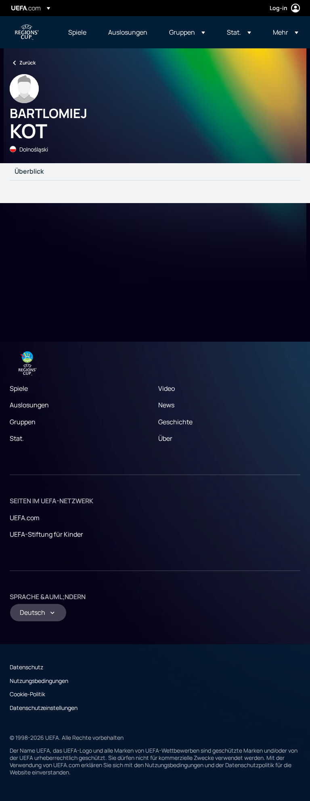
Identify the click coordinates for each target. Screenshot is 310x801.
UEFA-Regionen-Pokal (27, 32)
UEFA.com (25, 517)
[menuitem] (78, 32)
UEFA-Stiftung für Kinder (46, 534)
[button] (187, 32)
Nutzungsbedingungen (39, 681)
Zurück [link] (27, 62)
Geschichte (175, 421)
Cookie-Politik (27, 694)
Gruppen (23, 421)
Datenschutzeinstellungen (44, 708)
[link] (77, 32)
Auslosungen (29, 404)
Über (165, 438)
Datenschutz (26, 667)
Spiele (19, 388)
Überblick (29, 171)
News (166, 404)
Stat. (17, 438)
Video (166, 388)
